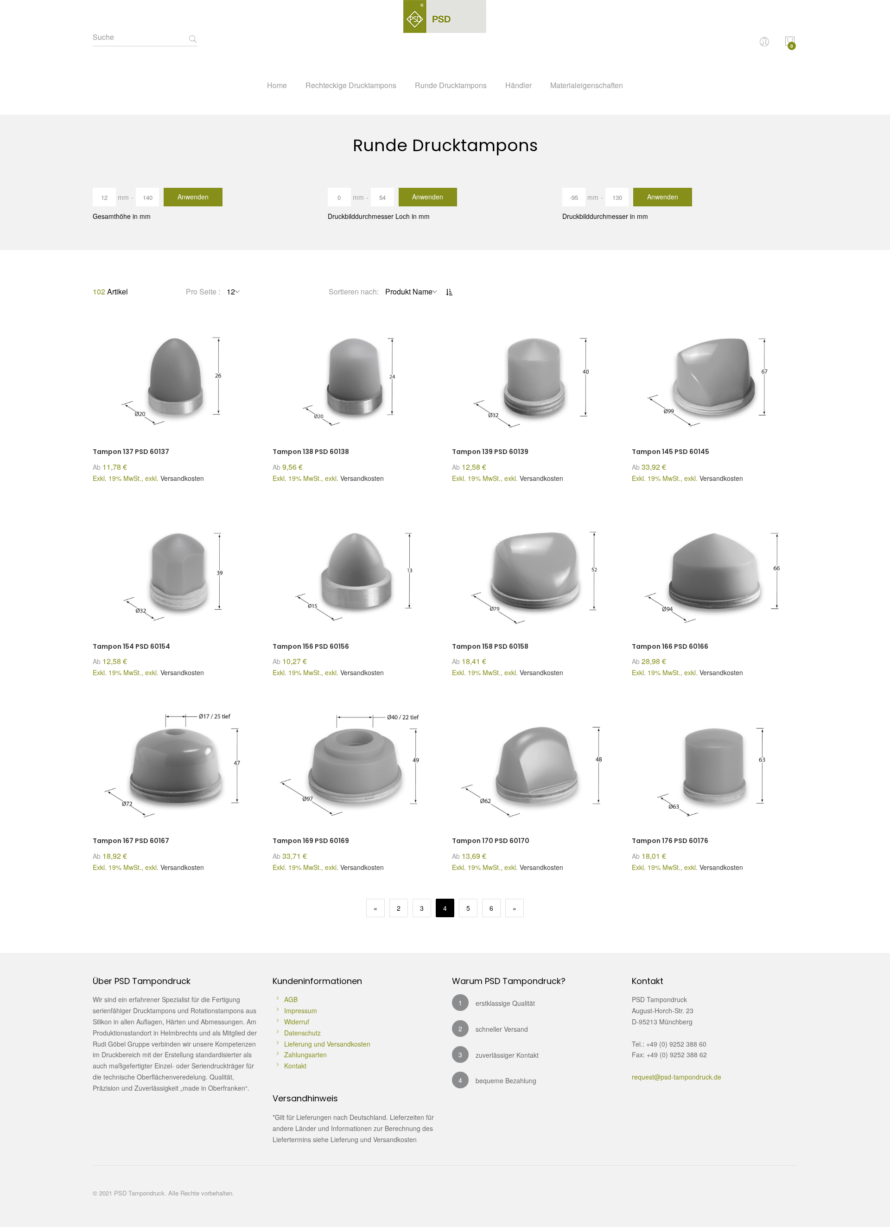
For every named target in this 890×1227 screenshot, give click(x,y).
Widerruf (296, 1021)
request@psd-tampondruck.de (676, 1076)
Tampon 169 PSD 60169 (311, 840)
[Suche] (192, 39)
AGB (291, 999)
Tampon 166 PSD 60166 (670, 646)
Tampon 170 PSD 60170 (490, 840)
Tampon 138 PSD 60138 (311, 451)
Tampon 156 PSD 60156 (311, 646)
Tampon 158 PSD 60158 (490, 646)
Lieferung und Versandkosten (327, 1043)
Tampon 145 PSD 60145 (670, 451)
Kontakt (295, 1065)
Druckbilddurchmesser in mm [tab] (605, 216)
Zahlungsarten (305, 1054)
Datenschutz (302, 1032)
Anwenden (193, 196)
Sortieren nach (353, 291)
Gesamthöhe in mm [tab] (122, 216)
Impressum (300, 1010)
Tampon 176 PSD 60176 (670, 840)
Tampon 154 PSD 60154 (131, 646)
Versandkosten (182, 478)
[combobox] (145, 37)
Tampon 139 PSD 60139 (490, 451)
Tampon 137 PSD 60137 (131, 451)
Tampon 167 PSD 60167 (131, 840)
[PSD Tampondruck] (445, 37)
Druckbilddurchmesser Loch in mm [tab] (379, 216)
